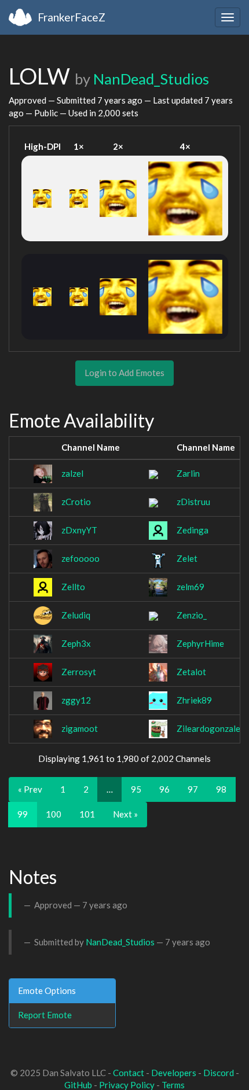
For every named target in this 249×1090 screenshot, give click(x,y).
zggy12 (76, 700)
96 (164, 789)
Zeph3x (76, 643)
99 (22, 814)
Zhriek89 (194, 700)
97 (193, 789)
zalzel (72, 473)
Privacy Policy (127, 1085)
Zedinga (192, 530)
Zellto (73, 586)
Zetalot (191, 671)
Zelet (187, 558)
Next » (125, 814)
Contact (128, 1072)
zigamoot (79, 728)
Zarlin (188, 473)
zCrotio (76, 501)
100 (53, 814)
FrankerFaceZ (71, 17)
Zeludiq (75, 615)
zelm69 (190, 586)
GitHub (78, 1085)
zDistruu (193, 501)
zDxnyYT (79, 530)
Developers (173, 1072)
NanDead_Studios (151, 78)
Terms (173, 1085)
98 (221, 789)
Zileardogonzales (210, 728)
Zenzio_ (192, 615)
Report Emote (45, 1015)
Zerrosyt (78, 671)
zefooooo (80, 558)
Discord (218, 1072)
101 (87, 814)
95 (136, 789)
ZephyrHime (200, 643)
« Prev (30, 789)
